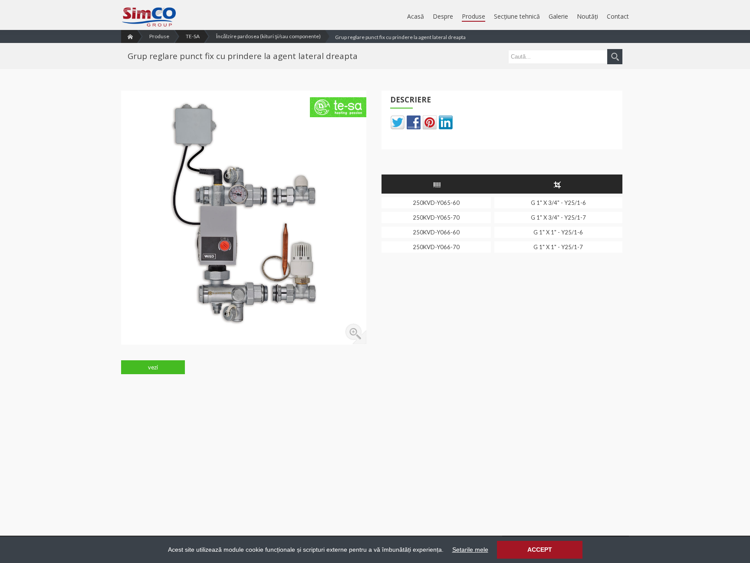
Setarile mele (470, 549)
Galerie (558, 16)
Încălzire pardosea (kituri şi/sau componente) (268, 36)
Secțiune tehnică (517, 16)
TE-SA (193, 36)
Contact (618, 16)
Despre (443, 16)
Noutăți (587, 16)
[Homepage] (129, 36)
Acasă (415, 16)
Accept (539, 549)
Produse (473, 16)
